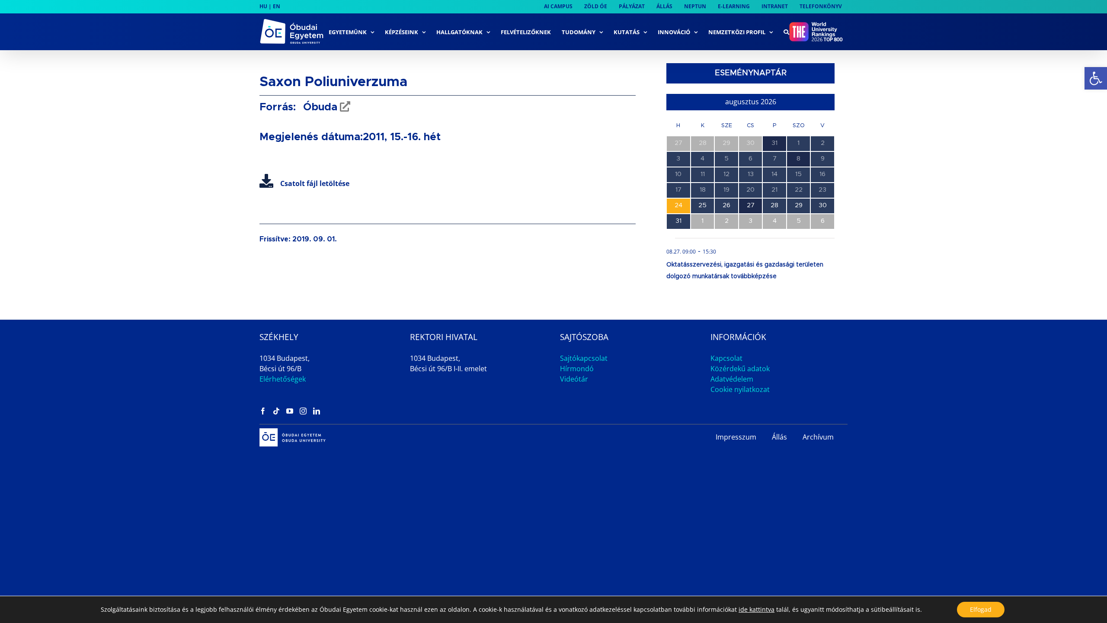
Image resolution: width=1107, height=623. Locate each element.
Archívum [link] (818, 437)
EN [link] (276, 6)
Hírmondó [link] (577, 368)
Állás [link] (779, 437)
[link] (1096, 78)
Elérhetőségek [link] (282, 379)
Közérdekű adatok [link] (740, 368)
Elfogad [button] (981, 609)
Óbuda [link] (318, 107)
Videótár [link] (574, 379)
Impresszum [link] (736, 437)
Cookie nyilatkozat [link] (740, 389)
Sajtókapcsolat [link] (584, 358)
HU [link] (263, 6)
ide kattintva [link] (756, 609)
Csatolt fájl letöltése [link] (314, 183)
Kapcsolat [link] (726, 358)
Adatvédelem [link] (731, 379)
